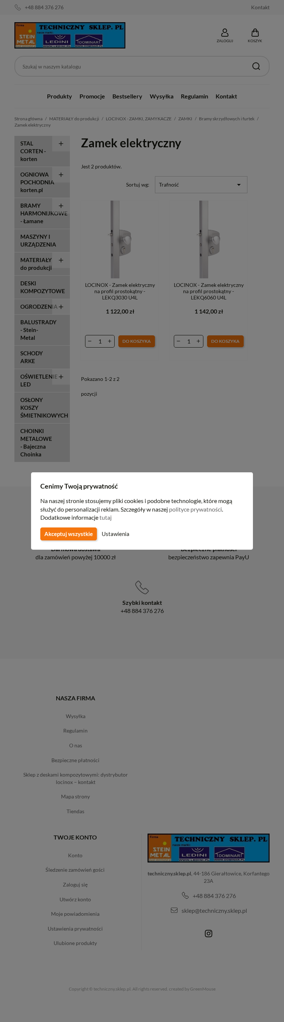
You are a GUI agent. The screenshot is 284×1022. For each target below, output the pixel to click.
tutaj (105, 517)
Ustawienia (115, 533)
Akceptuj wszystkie (68, 533)
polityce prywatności (195, 509)
